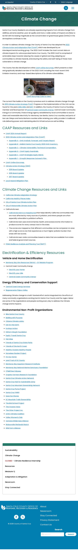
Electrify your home (17, 269)
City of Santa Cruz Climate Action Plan (21, 202)
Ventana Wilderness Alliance (17, 421)
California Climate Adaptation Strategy (21, 195)
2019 (20, 107)
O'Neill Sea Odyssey (13, 371)
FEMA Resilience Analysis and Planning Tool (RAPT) (26, 244)
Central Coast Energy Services (18, 286)
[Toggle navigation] (73, 8)
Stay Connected (48, 515)
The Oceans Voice (13, 407)
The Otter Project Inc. (14, 410)
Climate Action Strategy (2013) (18, 166)
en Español (9, 2)
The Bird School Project (15, 403)
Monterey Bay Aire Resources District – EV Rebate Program (29, 262)
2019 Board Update (16, 169)
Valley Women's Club (14, 417)
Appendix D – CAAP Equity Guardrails (24, 151)
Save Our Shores (12, 396)
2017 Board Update (16, 177)
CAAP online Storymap (45, 68)
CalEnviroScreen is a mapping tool (22, 213)
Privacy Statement (49, 520)
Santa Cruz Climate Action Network (20, 378)
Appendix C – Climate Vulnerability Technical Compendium (32, 148)
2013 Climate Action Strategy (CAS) (19, 104)
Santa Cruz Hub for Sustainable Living (20, 382)
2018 (24, 107)
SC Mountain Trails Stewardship (18, 399)
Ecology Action (12, 328)
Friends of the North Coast (16, 346)
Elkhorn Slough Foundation (16, 332)
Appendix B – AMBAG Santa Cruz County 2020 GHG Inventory (33, 144)
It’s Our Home (11, 357)
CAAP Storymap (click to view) (39, 96)
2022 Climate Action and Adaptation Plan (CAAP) (25, 137)
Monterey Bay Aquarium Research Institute (23, 364)
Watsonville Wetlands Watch (17, 424)
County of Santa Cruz (37, 2)
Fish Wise (9, 339)
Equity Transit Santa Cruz (16, 335)
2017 (31, 107)
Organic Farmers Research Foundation (21, 375)
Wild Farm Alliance (13, 428)
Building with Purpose (14, 318)
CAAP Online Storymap (15, 162)
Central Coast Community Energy (40, 110)
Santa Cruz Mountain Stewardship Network (23, 385)
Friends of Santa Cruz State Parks (19, 342)
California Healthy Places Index (18, 198)
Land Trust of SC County (15, 360)
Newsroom (45, 511)
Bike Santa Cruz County (15, 314)
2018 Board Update (16, 173)
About (43, 506)
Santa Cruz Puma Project (16, 389)
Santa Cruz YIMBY (13, 392)
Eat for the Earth (12, 325)
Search (71, 534)
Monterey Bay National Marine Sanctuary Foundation (27, 367)
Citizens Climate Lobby (15, 321)
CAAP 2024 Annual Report (16, 133)
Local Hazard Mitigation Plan (17, 181)
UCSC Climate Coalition (15, 414)
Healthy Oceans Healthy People (18, 350)
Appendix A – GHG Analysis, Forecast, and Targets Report (32, 140)
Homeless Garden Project (16, 353)
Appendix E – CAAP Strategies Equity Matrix (26, 155)
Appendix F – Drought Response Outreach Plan (28, 158)
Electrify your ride (16, 273)
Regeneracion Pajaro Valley (17, 290)
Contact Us (46, 524)
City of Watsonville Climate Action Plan (21, 206)
